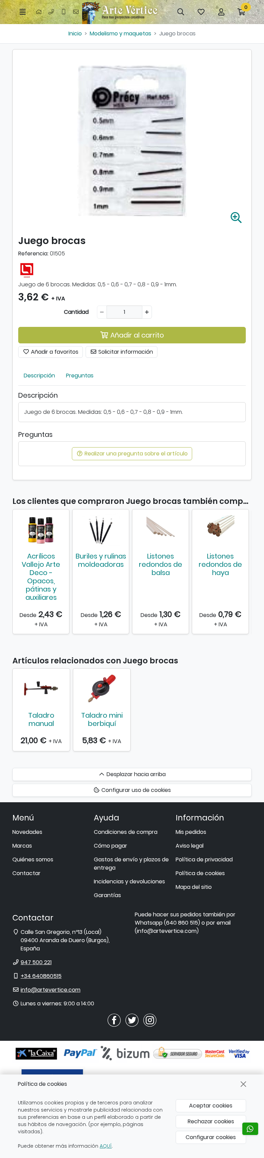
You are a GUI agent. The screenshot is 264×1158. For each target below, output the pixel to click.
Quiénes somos (32, 859)
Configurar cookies (211, 1137)
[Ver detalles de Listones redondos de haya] (220, 529)
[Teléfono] (51, 12)
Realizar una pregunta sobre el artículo (135, 453)
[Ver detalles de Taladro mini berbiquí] (102, 688)
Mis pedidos (191, 832)
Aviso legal (190, 846)
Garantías (107, 895)
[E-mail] (76, 12)
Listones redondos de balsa (160, 564)
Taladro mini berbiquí (102, 719)
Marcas (22, 846)
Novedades (27, 832)
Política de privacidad (204, 859)
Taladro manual (41, 719)
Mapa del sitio (194, 887)
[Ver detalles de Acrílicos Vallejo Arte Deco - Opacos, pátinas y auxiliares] (40, 529)
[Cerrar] (243, 1084)
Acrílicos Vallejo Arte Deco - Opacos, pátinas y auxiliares (41, 576)
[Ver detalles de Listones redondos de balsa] (160, 529)
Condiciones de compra (125, 832)
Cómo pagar (110, 846)
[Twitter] (132, 1020)
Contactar (26, 873)
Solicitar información (125, 352)
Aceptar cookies (210, 1106)
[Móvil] (63, 12)
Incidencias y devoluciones (129, 881)
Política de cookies (200, 873)
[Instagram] (150, 1020)
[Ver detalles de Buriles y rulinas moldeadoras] (100, 529)
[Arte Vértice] (121, 12)
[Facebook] (114, 1020)
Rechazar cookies (211, 1121)
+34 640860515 (41, 976)
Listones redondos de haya (220, 564)
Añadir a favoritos (54, 352)
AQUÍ (106, 1146)
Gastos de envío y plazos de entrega (131, 864)
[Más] (147, 312)
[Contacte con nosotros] (250, 1128)
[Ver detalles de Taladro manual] (41, 688)
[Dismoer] (26, 269)
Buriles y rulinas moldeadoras (101, 560)
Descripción (39, 375)
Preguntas (80, 375)
